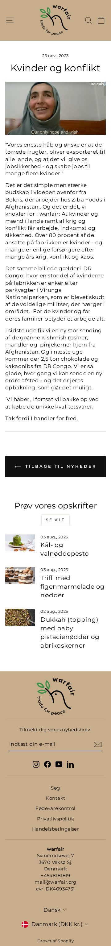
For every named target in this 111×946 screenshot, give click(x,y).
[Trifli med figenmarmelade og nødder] (20, 575)
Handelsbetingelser (55, 829)
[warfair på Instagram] (36, 764)
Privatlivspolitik (55, 819)
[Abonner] (98, 744)
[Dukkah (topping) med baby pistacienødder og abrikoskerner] (20, 617)
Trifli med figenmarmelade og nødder (72, 586)
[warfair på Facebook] (47, 764)
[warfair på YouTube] (59, 764)
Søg (55, 788)
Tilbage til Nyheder (60, 466)
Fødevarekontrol (55, 808)
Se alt (55, 519)
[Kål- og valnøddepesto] (20, 542)
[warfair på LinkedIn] (70, 764)
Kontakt (55, 798)
